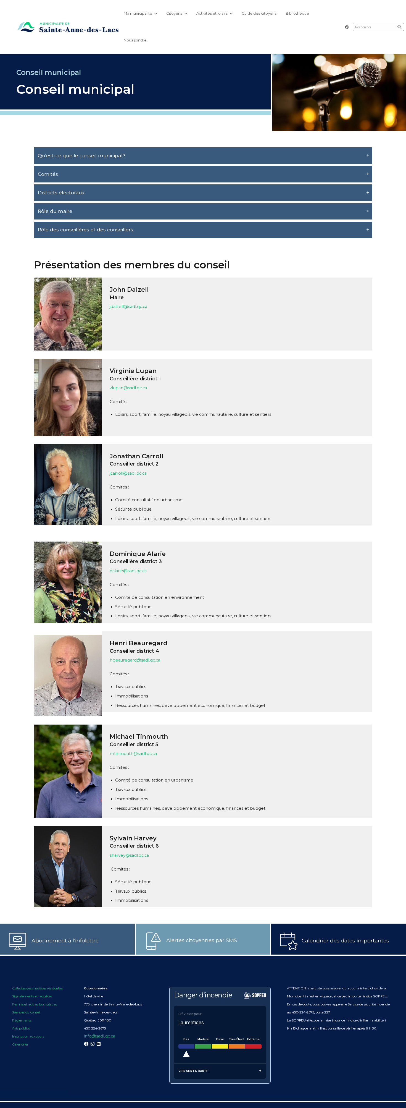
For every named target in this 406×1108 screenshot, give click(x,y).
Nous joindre (135, 40)
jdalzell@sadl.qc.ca (128, 306)
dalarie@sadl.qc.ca (128, 570)
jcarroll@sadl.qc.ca (128, 473)
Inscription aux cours (28, 1036)
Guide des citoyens (259, 13)
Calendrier (20, 1044)
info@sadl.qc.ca (99, 1036)
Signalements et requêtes (32, 996)
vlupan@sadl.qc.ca (128, 387)
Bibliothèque (297, 13)
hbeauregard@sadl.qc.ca (135, 660)
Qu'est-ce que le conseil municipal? (81, 155)
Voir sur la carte (193, 1071)
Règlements (21, 1020)
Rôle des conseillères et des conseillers (85, 229)
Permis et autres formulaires (34, 1004)
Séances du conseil (26, 1012)
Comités (48, 174)
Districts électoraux (61, 192)
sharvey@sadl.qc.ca (129, 855)
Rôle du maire (55, 211)
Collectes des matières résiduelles (37, 988)
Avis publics (21, 1028)
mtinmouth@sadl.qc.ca (133, 753)
